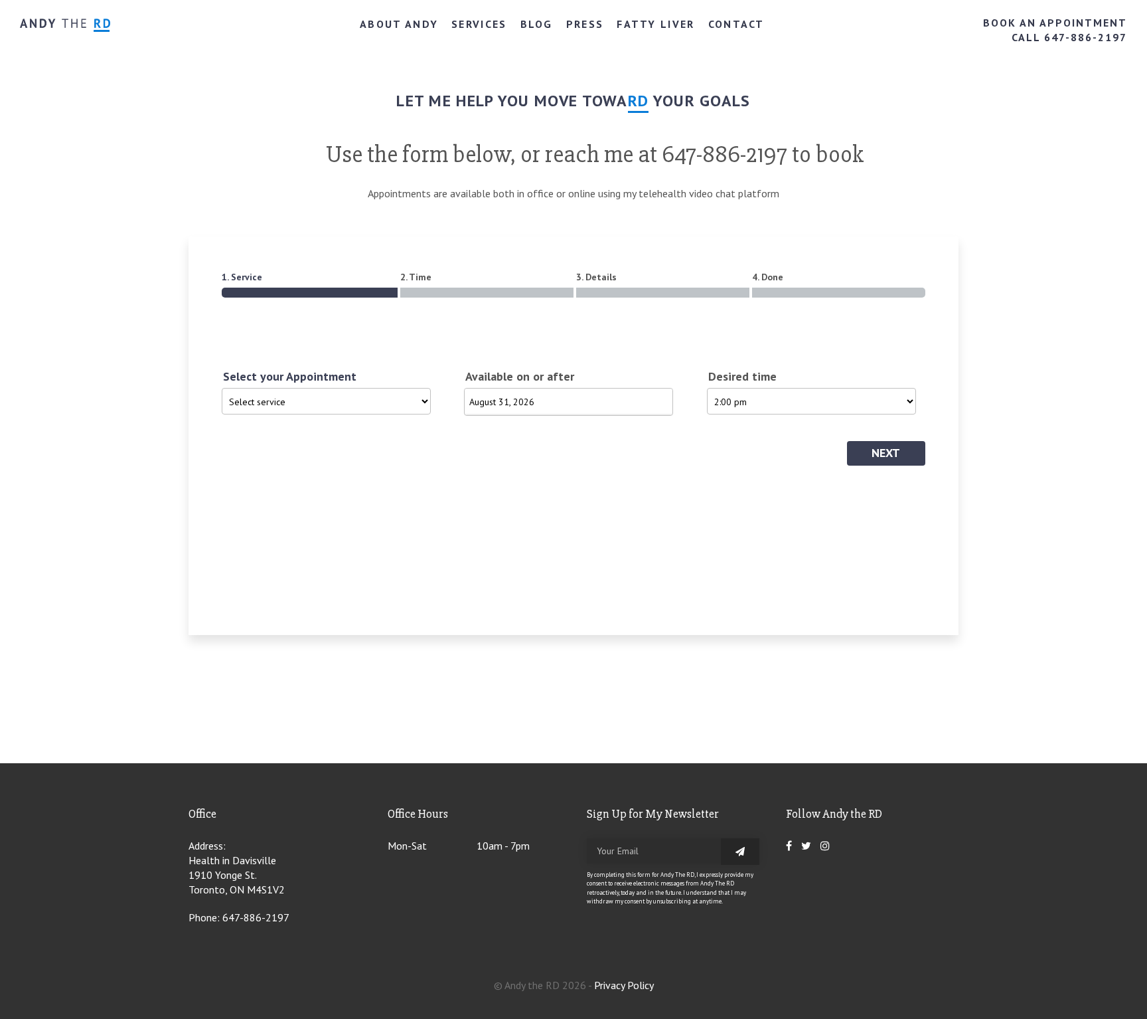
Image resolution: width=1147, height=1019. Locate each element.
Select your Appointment (289, 376)
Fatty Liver (655, 24)
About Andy (399, 24)
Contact (736, 24)
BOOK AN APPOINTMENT (1055, 22)
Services (478, 24)
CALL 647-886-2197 (1069, 37)
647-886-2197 (255, 917)
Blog (536, 24)
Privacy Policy (624, 985)
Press (585, 24)
